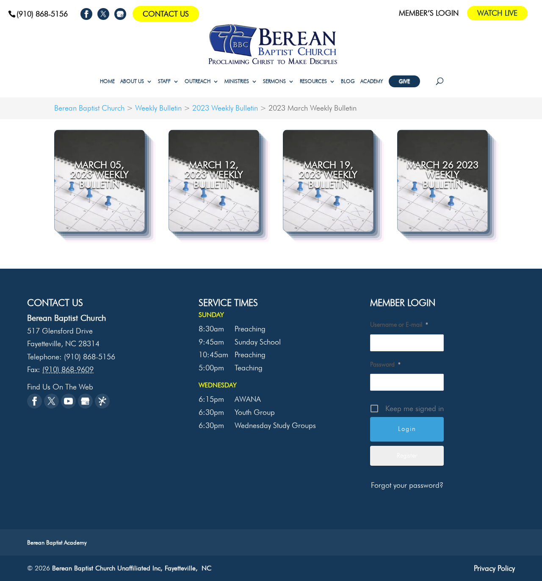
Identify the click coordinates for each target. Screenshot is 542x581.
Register (407, 455)
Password (385, 364)
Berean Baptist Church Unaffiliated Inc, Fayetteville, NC (131, 568)
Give (404, 81)
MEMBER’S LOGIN (429, 13)
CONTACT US (166, 13)
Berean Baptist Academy (57, 542)
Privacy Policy (494, 568)
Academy (371, 81)
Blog (348, 81)
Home (107, 81)
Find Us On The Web (60, 386)
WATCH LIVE (497, 12)
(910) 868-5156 (42, 13)
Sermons (274, 81)
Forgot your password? (407, 485)
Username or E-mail (399, 324)
